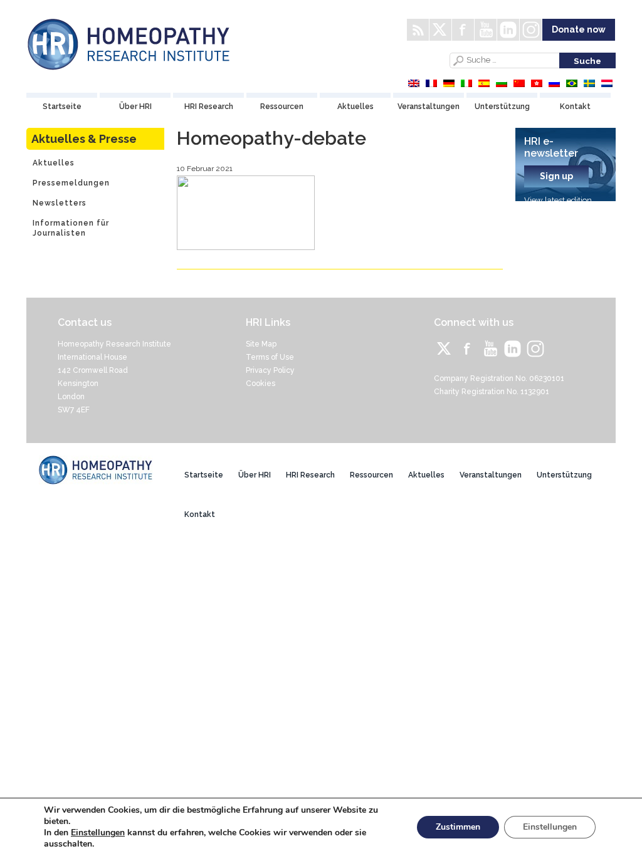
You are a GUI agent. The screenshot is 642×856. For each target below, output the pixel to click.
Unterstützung (502, 106)
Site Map (261, 344)
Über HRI (135, 106)
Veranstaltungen (428, 106)
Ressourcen (281, 106)
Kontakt (575, 106)
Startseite (62, 106)
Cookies (260, 383)
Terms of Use (270, 357)
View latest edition (558, 200)
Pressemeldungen (71, 183)
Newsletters (60, 203)
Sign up (556, 176)
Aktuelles (355, 106)
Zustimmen (458, 827)
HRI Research (208, 106)
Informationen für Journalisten (71, 228)
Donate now (579, 29)
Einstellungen (98, 832)
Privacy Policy (270, 370)
